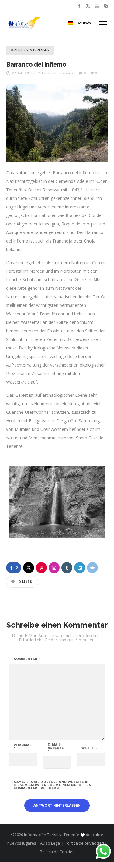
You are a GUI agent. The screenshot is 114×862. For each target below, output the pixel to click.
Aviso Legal (50, 843)
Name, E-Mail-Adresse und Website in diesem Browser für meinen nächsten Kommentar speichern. (52, 785)
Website (89, 748)
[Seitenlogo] (24, 23)
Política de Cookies (57, 851)
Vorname (23, 747)
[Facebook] (79, 6)
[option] (57, 502)
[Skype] (105, 6)
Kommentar (27, 659)
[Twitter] (88, 6)
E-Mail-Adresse (56, 748)
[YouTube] (96, 6)
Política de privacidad (84, 843)
